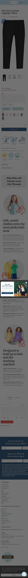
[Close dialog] (26, 282)
